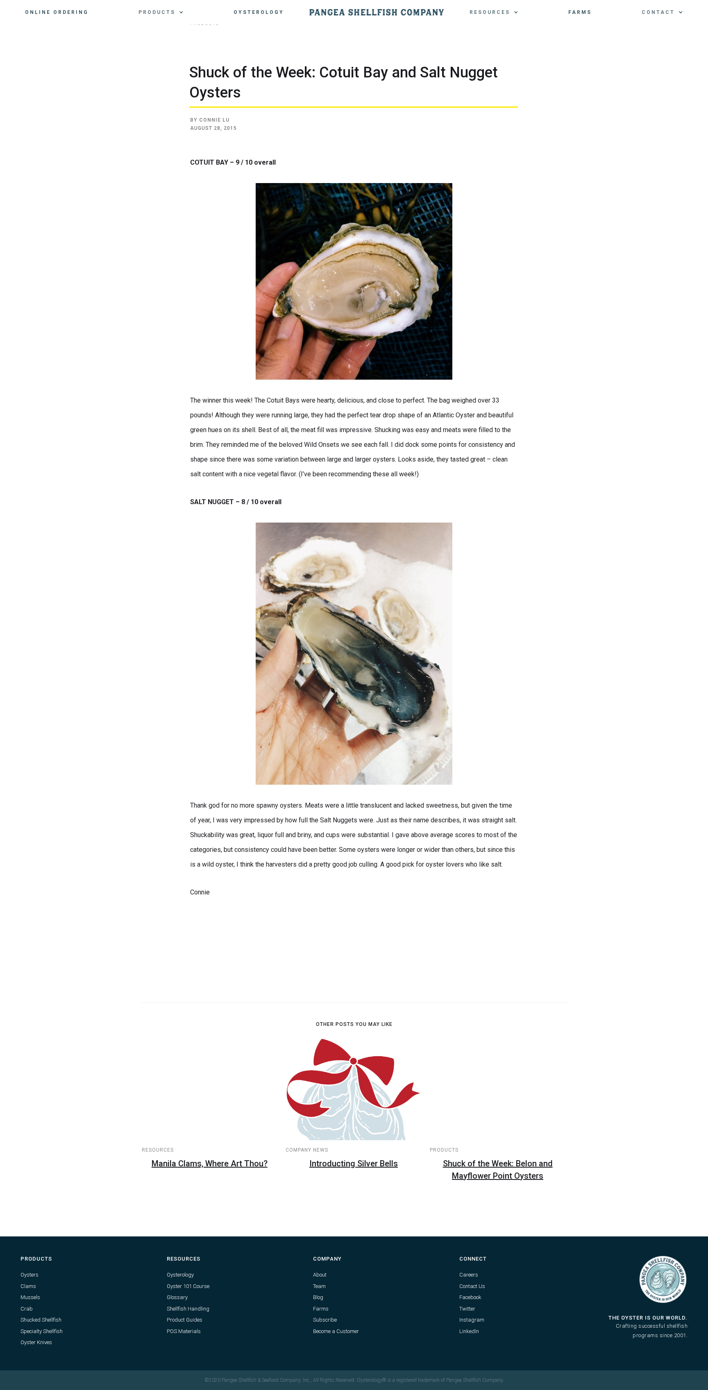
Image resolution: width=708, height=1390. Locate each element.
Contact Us (472, 1286)
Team (319, 1286)
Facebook (470, 1297)
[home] (377, 12)
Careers (468, 1275)
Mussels (30, 1297)
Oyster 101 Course (188, 1286)
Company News (307, 1150)
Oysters (29, 1275)
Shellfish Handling (188, 1309)
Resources (158, 1150)
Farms (580, 12)
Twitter (467, 1309)
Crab (26, 1309)
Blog (318, 1297)
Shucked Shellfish (40, 1320)
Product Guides (184, 1320)
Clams (28, 1286)
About (320, 1275)
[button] (161, 12)
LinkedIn (469, 1331)
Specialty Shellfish (41, 1331)
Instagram (471, 1320)
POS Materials (184, 1331)
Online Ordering (56, 12)
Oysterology (259, 12)
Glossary (177, 1297)
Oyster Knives (36, 1342)
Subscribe (325, 1320)
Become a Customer (336, 1331)
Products (444, 1150)
